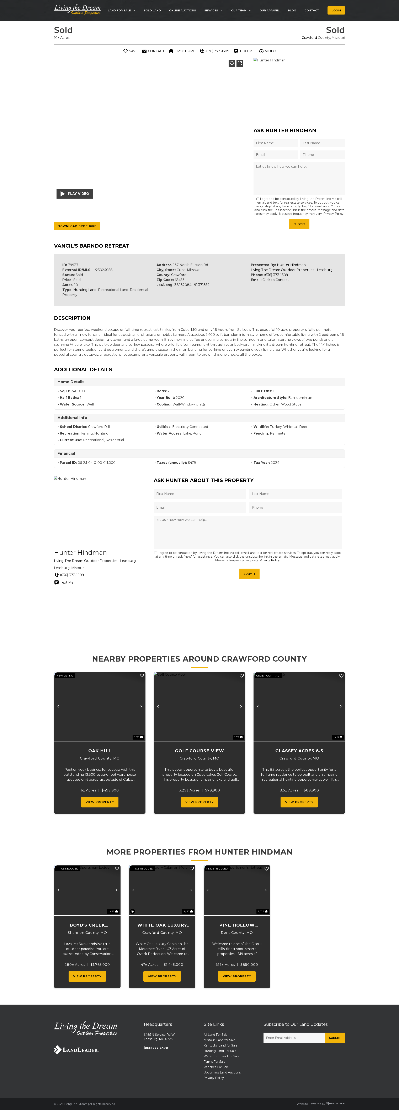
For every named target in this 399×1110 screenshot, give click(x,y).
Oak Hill (99, 750)
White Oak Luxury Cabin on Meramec (162, 925)
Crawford (179, 275)
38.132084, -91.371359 (191, 285)
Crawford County (316, 38)
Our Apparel (270, 10)
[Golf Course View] (199, 706)
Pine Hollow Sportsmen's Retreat (237, 925)
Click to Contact (275, 280)
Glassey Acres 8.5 (299, 750)
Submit (299, 224)
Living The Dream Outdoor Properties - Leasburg (292, 270)
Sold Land (152, 10)
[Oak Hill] (99, 706)
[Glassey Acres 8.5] (299, 706)
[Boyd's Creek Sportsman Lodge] (87, 890)
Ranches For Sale (216, 1067)
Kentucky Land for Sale (220, 1045)
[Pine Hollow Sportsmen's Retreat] (237, 890)
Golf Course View (199, 750)
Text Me (67, 582)
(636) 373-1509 (276, 275)
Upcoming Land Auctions (222, 1072)
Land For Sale (119, 10)
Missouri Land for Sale (219, 1040)
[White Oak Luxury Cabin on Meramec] (162, 890)
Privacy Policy (333, 214)
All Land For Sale (216, 1035)
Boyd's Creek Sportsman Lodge (87, 925)
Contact (311, 10)
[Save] (232, 63)
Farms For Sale (214, 1062)
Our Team (238, 10)
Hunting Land (85, 290)
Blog (292, 10)
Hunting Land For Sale (220, 1051)
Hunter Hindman (291, 265)
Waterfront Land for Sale (221, 1056)
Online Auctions (182, 10)
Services (211, 10)
